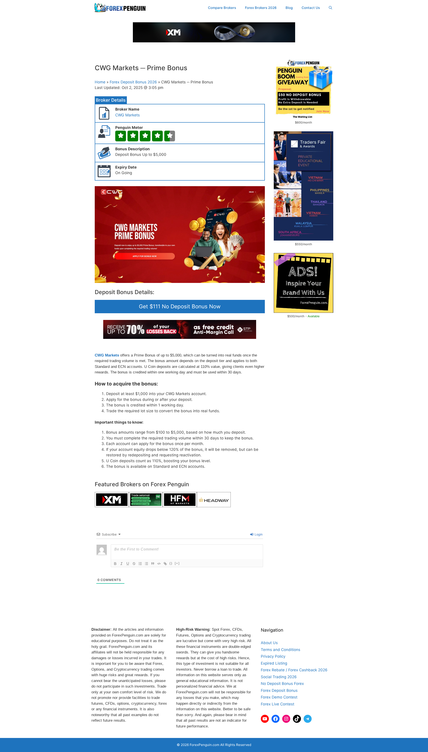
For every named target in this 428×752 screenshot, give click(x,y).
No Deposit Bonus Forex (282, 683)
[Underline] (128, 563)
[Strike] (134, 563)
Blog (289, 8)
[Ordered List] (140, 563)
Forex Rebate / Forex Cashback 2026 (294, 670)
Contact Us (311, 8)
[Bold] (115, 563)
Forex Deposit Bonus (279, 690)
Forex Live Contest (277, 704)
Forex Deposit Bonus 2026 (133, 82)
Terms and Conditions (280, 649)
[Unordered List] (146, 563)
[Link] (165, 563)
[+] (177, 563)
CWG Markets (127, 115)
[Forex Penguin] (121, 8)
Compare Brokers (222, 8)
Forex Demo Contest (279, 697)
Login (258, 534)
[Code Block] (159, 563)
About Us (269, 643)
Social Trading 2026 (279, 677)
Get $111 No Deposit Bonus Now (180, 306)
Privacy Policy (273, 656)
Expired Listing (274, 663)
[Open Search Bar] (330, 8)
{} (171, 563)
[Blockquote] (153, 563)
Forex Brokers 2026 (261, 8)
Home (100, 82)
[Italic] (121, 563)
